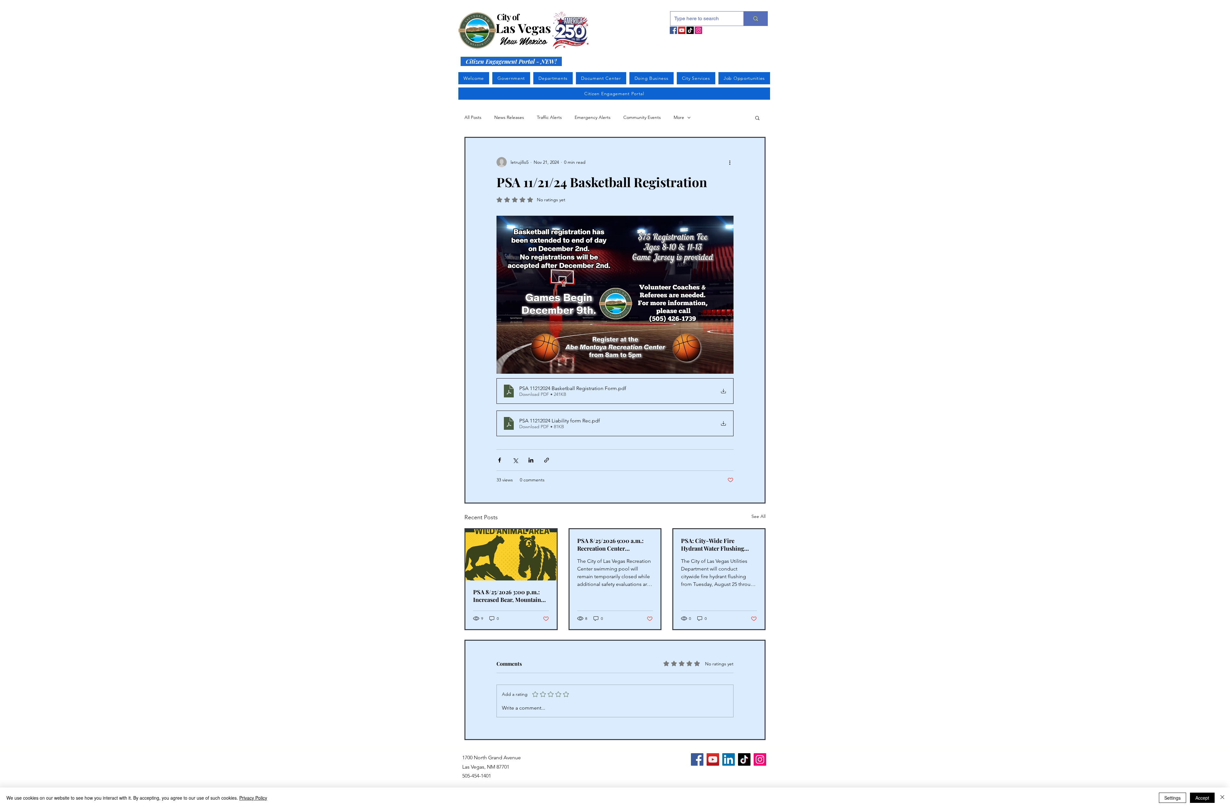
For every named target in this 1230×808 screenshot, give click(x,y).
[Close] (1222, 798)
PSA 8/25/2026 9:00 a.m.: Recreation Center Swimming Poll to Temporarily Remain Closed (614, 544)
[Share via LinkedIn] (531, 460)
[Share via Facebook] (499, 460)
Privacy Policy (253, 798)
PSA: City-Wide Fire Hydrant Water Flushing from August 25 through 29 (715, 544)
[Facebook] (673, 30)
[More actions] (730, 162)
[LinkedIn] (728, 759)
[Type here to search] (755, 19)
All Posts (472, 117)
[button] (757, 117)
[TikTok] (690, 30)
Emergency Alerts (593, 117)
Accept (1202, 798)
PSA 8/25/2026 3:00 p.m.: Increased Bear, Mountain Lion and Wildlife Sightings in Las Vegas (509, 596)
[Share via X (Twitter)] (515, 460)
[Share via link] (547, 460)
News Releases (509, 117)
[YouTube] (681, 30)
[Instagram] (698, 30)
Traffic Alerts (549, 117)
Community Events (642, 117)
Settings (1172, 798)
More (679, 117)
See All (758, 516)
